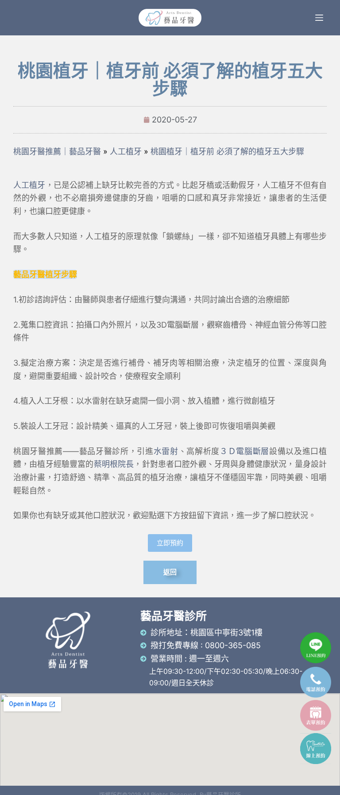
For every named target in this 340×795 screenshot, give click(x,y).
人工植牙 (29, 185)
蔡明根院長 (114, 464)
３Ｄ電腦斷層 (244, 451)
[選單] (319, 18)
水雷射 (166, 451)
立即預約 (170, 543)
